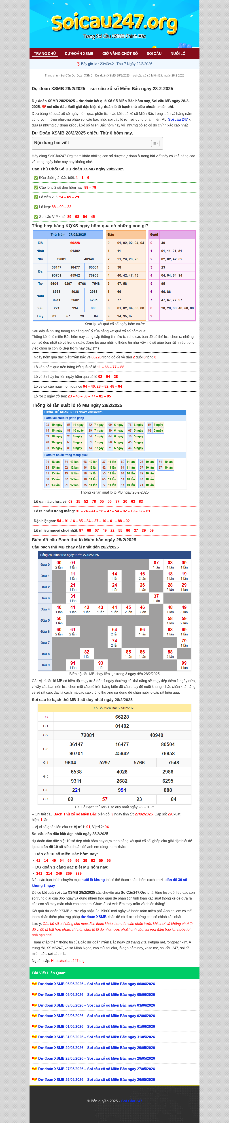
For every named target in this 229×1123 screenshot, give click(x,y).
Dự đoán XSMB (79, 54)
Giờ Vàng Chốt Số (120, 54)
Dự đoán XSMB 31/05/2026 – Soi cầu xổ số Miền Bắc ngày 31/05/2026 (96, 1037)
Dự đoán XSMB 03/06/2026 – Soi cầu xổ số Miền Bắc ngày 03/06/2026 (96, 1005)
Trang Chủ (45, 54)
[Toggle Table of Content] (153, 143)
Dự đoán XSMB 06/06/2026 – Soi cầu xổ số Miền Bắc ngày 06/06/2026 (96, 984)
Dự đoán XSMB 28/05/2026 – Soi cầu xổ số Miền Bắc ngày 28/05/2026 (96, 1058)
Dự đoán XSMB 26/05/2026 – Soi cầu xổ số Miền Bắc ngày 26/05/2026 (96, 1080)
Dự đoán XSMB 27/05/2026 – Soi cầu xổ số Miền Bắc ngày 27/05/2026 (96, 1069)
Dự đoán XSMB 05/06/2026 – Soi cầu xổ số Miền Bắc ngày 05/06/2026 (96, 995)
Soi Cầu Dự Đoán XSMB (76, 75)
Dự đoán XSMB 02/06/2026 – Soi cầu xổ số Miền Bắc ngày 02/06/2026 (96, 1016)
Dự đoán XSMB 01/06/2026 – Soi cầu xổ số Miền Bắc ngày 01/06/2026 (96, 1026)
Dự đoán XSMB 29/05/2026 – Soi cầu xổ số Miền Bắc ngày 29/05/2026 (96, 1048)
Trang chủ (51, 75)
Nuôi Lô (178, 54)
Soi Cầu (154, 54)
